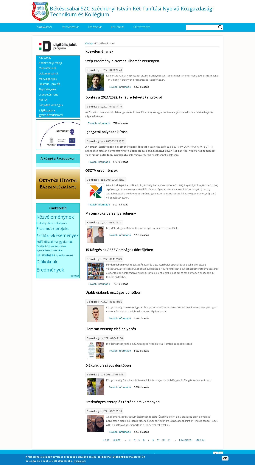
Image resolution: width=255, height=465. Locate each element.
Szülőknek (45, 235)
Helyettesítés (141, 27)
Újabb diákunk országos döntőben (113, 292)
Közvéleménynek (55, 216)
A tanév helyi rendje (51, 63)
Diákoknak (46, 262)
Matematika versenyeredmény (110, 213)
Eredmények (50, 269)
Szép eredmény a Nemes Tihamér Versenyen (122, 61)
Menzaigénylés (48, 78)
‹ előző (116, 439)
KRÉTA (43, 100)
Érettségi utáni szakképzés (51, 223)
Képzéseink (95, 27)
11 (169, 439)
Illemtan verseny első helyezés (110, 329)
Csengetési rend (48, 94)
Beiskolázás (45, 255)
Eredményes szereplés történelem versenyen (122, 402)
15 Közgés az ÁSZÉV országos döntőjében (119, 249)
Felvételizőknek (45, 246)
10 (163, 439)
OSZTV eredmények (101, 170)
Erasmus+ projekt (49, 84)
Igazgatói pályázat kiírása (106, 131)
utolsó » (200, 439)
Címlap (89, 43)
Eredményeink (70, 27)
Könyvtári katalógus (51, 105)
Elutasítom (80, 461)
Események (67, 235)
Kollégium (117, 27)
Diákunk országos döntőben (108, 365)
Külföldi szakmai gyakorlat (54, 242)
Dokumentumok (48, 73)
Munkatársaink (47, 68)
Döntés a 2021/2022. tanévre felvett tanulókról (123, 97)
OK (225, 458)
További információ (120, 86)
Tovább (75, 275)
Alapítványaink (47, 89)
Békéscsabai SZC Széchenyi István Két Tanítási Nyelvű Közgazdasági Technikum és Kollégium (132, 11)
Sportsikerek (65, 255)
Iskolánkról (44, 27)
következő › (185, 439)
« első (106, 439)
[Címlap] (40, 11)
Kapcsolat (45, 57)
